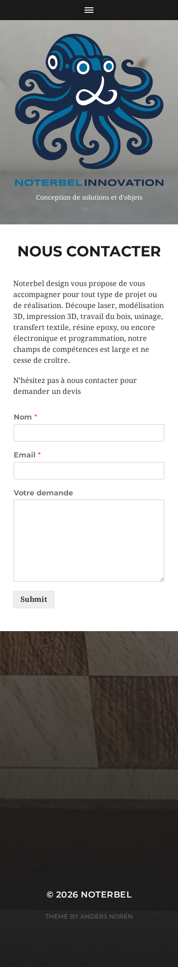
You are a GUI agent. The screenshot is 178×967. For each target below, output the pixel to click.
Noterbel (106, 894)
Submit (34, 599)
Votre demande (43, 493)
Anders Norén (106, 916)
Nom (25, 417)
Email (27, 455)
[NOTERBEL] (89, 110)
